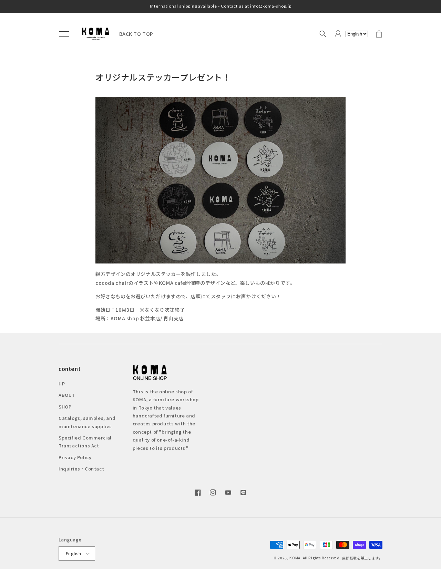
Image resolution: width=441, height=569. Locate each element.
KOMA (294, 557)
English (73, 553)
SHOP (65, 406)
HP (62, 383)
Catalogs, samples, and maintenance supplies (87, 422)
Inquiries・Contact (81, 468)
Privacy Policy (75, 457)
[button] (64, 33)
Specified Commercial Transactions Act (85, 441)
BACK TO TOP (136, 33)
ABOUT (67, 395)
